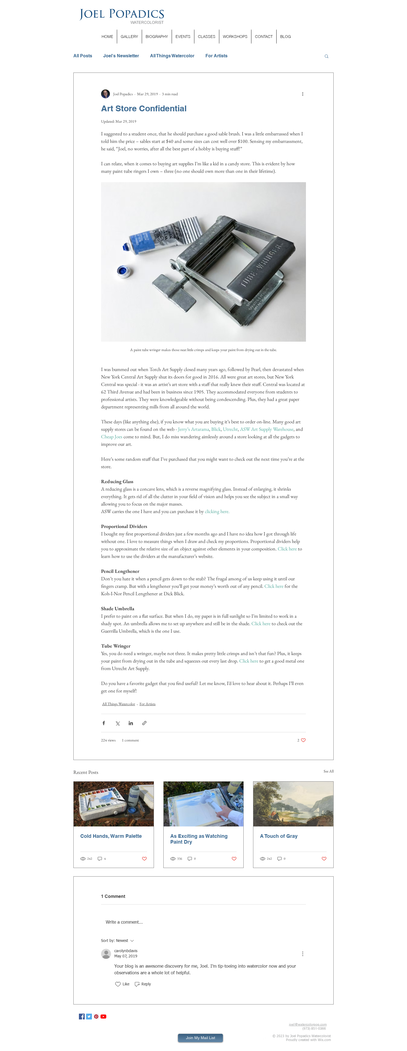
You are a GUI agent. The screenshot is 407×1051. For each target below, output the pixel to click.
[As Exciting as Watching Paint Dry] (204, 804)
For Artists (216, 55)
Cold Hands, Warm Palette (111, 836)
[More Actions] (302, 953)
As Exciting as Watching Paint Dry (199, 839)
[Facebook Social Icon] (82, 1016)
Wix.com (324, 1040)
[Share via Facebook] (103, 723)
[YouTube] (103, 1016)
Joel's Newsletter (121, 55)
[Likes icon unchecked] (118, 984)
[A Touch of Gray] (293, 804)
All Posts (82, 55)
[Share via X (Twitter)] (117, 723)
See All (329, 771)
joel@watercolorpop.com (308, 1024)
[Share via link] (144, 723)
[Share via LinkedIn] (130, 723)
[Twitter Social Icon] (89, 1016)
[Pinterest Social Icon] (96, 1016)
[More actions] (302, 94)
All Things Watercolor (172, 55)
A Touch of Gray (279, 836)
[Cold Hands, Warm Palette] (114, 804)
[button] (326, 56)
